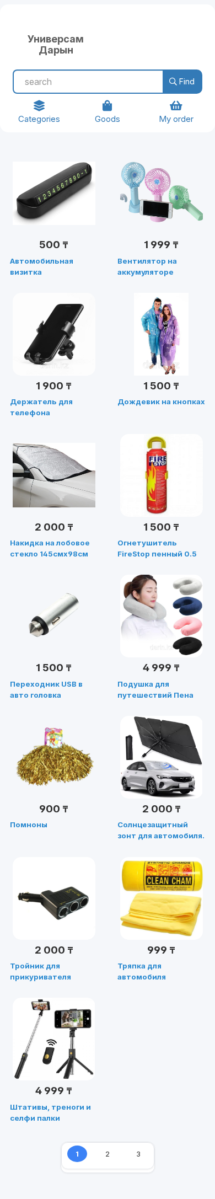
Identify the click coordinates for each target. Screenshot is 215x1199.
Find (186, 81)
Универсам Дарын (56, 43)
